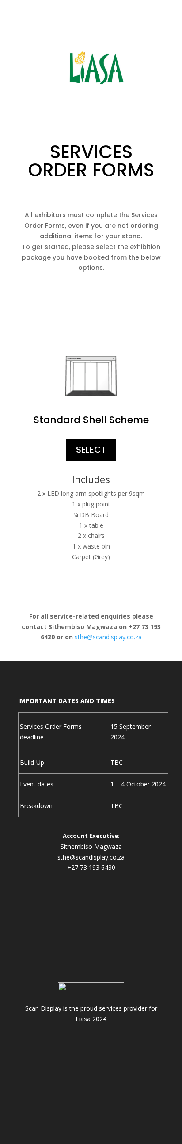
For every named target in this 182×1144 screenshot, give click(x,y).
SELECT (91, 450)
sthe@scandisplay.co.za (108, 637)
